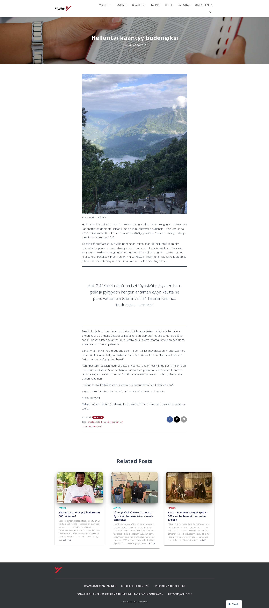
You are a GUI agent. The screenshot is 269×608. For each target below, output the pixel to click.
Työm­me (121, 4)
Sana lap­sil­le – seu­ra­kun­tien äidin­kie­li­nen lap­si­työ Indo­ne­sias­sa (120, 594)
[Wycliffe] (63, 8)
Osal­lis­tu (138, 4)
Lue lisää (67, 540)
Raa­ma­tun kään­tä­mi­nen (100, 586)
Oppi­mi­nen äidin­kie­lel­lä (169, 586)
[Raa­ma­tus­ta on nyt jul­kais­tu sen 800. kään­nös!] (80, 487)
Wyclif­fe (104, 4)
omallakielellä (94, 422)
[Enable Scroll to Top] (263, 602)
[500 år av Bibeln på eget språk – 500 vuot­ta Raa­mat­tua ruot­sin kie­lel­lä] (189, 487)
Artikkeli (98, 417)
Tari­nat (156, 4)
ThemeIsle (142, 601)
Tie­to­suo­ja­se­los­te (180, 594)
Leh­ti (168, 4)
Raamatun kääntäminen (112, 422)
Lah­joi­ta (183, 4)
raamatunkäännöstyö (92, 426)
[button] (110, 4)
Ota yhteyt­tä (203, 4)
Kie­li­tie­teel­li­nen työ (135, 586)
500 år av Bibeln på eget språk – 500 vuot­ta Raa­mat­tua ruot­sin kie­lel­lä (188, 516)
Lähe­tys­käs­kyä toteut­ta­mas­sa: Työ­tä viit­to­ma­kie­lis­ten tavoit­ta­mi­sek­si (133, 516)
